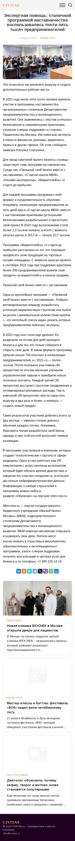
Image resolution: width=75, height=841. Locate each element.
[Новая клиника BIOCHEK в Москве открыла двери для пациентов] (37, 598)
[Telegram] (34, 571)
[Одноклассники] (24, 571)
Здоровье (14, 620)
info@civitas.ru (11, 833)
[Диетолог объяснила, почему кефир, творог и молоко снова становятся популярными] (37, 753)
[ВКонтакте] (18, 571)
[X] (40, 571)
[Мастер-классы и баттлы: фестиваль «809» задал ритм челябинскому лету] (37, 675)
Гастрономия (17, 775)
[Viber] (45, 571)
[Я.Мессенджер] (29, 571)
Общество (47, 38)
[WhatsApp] (51, 571)
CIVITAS (11, 5)
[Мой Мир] (56, 571)
